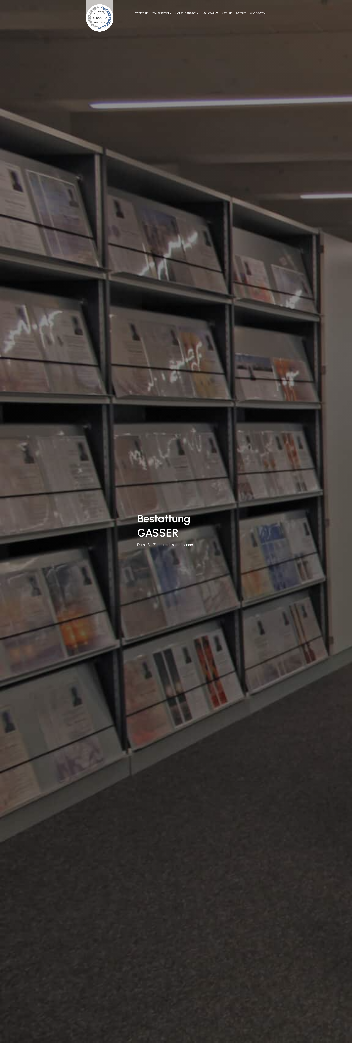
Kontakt (241, 13)
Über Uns (227, 13)
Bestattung (141, 13)
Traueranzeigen (161, 13)
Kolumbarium (210, 13)
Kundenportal (258, 13)
